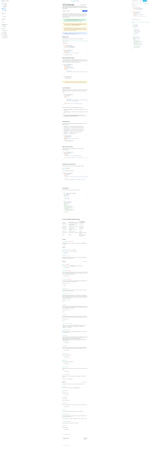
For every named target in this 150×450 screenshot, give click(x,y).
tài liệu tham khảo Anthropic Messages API (72, 19)
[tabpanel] (75, 49)
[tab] (64, 40)
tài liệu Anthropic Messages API (76, 24)
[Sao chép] (81, 10)
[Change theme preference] (148, 1)
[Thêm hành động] (87, 4)
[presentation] (75, 71)
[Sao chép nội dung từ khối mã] (86, 40)
